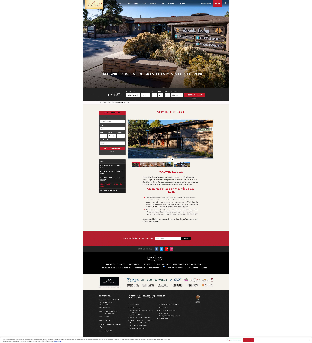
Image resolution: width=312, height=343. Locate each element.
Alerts (204, 268)
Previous (168, 159)
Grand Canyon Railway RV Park (111, 173)
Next (172, 159)
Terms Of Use (154, 268)
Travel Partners (162, 264)
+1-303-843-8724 (112, 314)
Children (167, 91)
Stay (102, 161)
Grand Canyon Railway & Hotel (167, 310)
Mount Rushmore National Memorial (140, 323)
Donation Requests (180, 264)
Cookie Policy (140, 268)
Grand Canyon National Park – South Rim (141, 320)
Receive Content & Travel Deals (138, 238)
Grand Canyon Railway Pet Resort (111, 179)
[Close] (309, 340)
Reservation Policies (109, 190)
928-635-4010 (106, 307)
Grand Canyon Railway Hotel (110, 166)
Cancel (194, 98)
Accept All (248, 340)
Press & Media (134, 264)
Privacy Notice (57, 341)
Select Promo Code (176, 91)
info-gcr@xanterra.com (104, 320)
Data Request (193, 268)
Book (217, 3)
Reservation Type (130, 91)
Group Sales (148, 264)
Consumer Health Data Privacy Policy (116, 268)
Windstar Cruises (163, 318)
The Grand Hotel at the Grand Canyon (140, 317)
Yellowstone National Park (137, 328)
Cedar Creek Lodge (135, 308)
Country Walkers (163, 308)
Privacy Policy (197, 264)
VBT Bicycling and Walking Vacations (169, 316)
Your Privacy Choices (175, 267)
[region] (156, 340)
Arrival (143, 91)
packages (156, 221)
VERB (106, 331)
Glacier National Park (136, 315)
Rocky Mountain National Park (138, 325)
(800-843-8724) (113, 311)
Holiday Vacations (164, 313)
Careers (122, 264)
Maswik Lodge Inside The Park (111, 185)
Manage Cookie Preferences (234, 340)
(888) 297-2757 (192, 214)
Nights (153, 91)
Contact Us (110, 264)
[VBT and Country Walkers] (154, 280)
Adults (160, 91)
